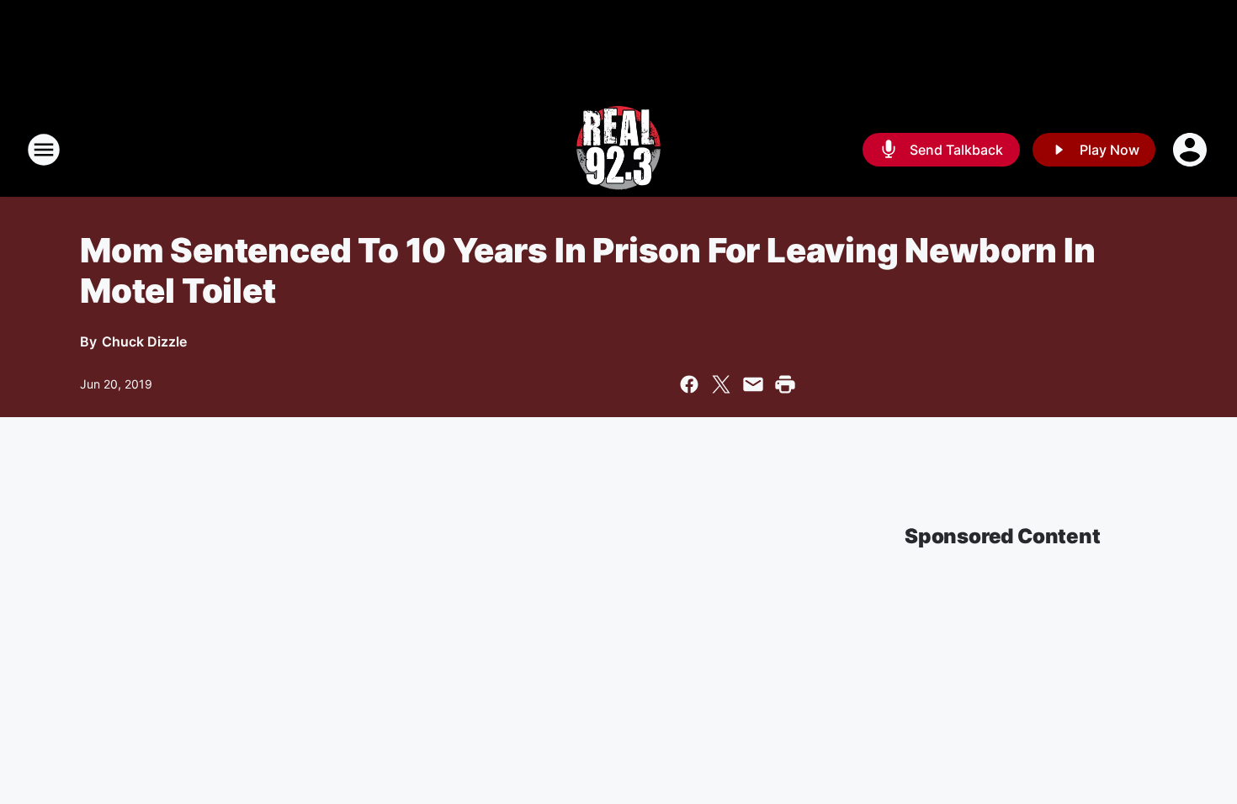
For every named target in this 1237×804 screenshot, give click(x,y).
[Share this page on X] (721, 384)
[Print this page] (785, 384)
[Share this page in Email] (753, 384)
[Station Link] (618, 149)
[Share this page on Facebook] (689, 384)
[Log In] (1191, 150)
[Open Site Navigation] (44, 150)
